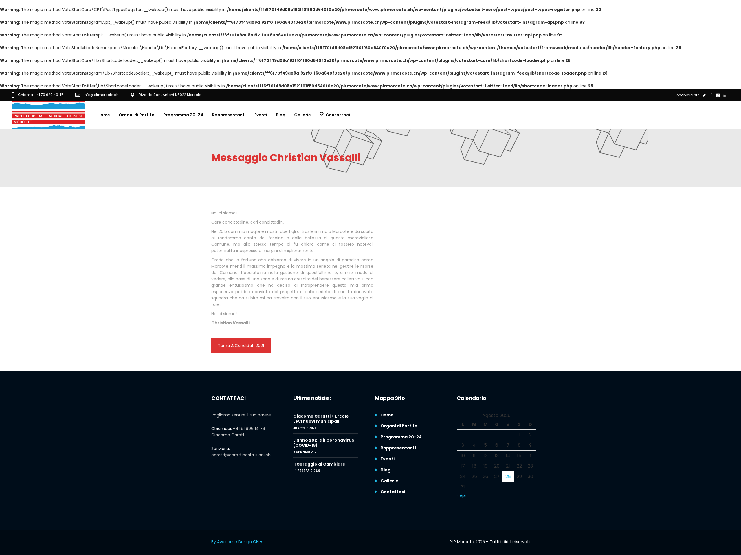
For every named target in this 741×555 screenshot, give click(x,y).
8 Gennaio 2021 (305, 452)
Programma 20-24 (401, 437)
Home (387, 415)
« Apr (461, 495)
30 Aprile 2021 (304, 428)
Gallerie (389, 481)
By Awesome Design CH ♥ (236, 542)
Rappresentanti (398, 448)
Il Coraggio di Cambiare (319, 464)
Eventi (388, 459)
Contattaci (393, 492)
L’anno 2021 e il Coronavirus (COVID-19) (323, 442)
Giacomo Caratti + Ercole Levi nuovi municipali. (321, 418)
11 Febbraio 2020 (306, 471)
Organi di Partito (399, 426)
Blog (385, 470)
